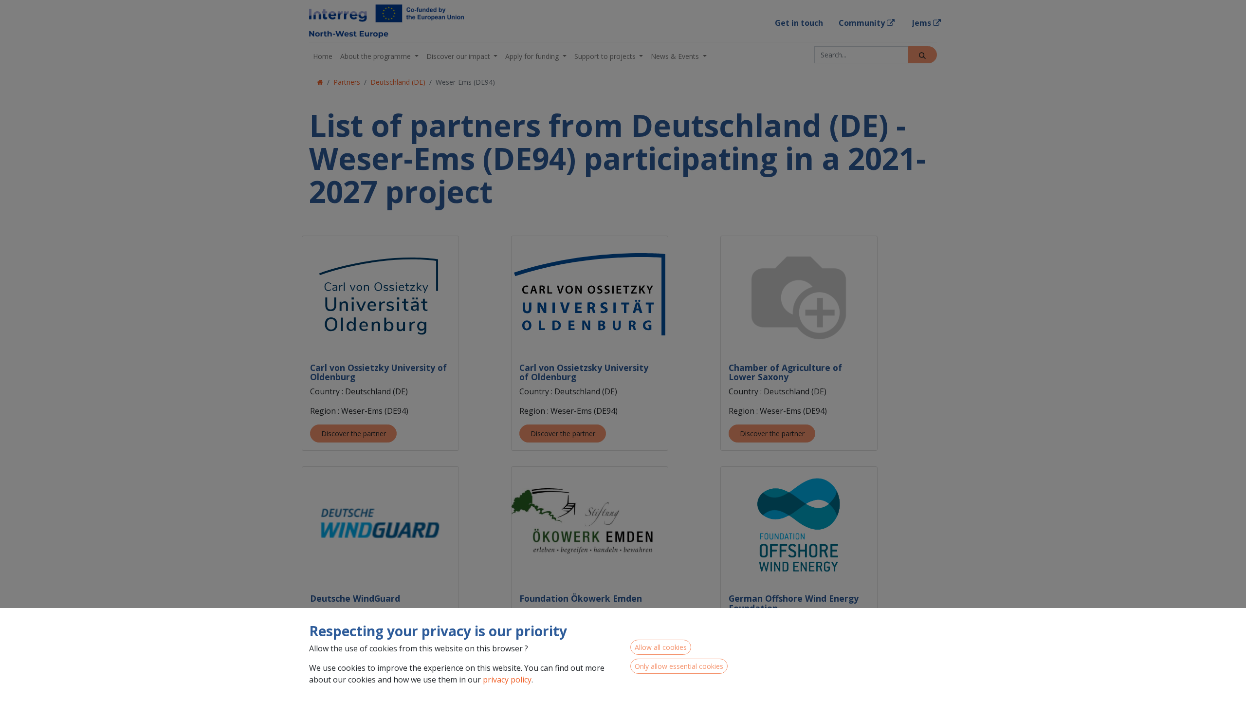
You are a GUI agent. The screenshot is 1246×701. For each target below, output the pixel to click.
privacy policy (507, 679)
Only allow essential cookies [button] (679, 666)
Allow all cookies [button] (661, 647)
